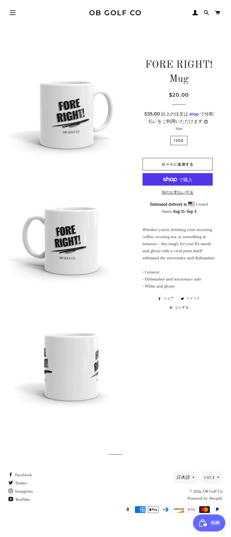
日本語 (183, 477)
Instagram (23, 491)
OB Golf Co (115, 12)
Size (179, 128)
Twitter (20, 483)
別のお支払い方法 (177, 192)
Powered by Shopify (205, 498)
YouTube (22, 499)
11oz (179, 140)
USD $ (209, 477)
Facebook (23, 474)
